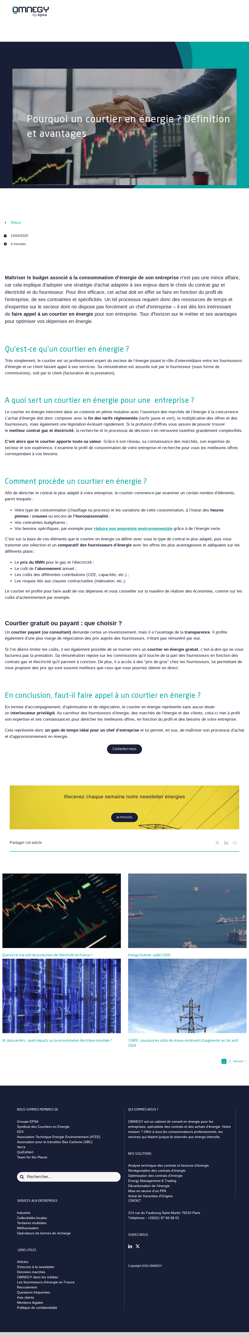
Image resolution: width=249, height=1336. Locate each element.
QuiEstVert (25, 1152)
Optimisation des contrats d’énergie (155, 1176)
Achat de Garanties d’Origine (150, 1196)
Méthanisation (28, 1228)
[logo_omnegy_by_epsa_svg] (30, 8)
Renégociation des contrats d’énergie (157, 1170)
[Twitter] (138, 1246)
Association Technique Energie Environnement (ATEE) (58, 1137)
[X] (217, 843)
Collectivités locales (32, 1218)
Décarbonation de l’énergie (149, 1186)
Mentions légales (30, 1302)
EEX (20, 1132)
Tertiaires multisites (31, 1223)
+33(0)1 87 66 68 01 (163, 1218)
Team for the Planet (32, 1157)
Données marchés (31, 1272)
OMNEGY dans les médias (37, 1277)
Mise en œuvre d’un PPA (147, 1191)
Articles (22, 1262)
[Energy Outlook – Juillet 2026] (187, 911)
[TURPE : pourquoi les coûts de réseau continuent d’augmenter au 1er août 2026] (187, 996)
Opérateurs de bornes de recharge (44, 1233)
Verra (21, 1147)
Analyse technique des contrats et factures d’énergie (168, 1165)
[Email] (235, 843)
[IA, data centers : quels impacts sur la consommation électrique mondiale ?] (61, 996)
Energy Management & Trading (152, 1181)
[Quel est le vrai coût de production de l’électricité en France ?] (61, 911)
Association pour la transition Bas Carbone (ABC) (55, 1142)
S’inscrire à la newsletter (35, 1267)
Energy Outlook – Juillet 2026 (149, 955)
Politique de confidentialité (37, 1308)
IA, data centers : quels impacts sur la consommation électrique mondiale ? (57, 1040)
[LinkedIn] (226, 843)
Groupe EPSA (27, 1121)
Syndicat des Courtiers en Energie (43, 1127)
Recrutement (27, 1287)
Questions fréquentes (33, 1292)
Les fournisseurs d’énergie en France (46, 1282)
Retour (16, 222)
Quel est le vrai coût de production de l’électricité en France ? (47, 955)
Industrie (23, 1213)
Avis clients (25, 1297)
